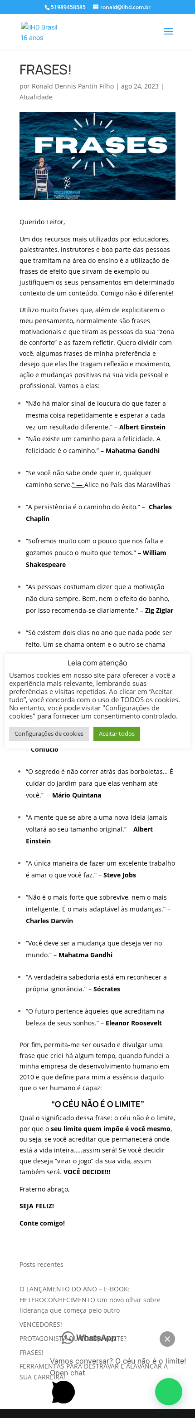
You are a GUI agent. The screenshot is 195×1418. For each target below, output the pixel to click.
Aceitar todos (117, 733)
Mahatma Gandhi (133, 450)
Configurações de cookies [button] (49, 733)
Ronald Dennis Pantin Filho (73, 86)
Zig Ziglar (159, 610)
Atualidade (36, 97)
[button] (168, 1391)
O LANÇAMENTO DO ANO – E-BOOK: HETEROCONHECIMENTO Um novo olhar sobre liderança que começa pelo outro (90, 1300)
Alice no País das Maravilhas (127, 484)
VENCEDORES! (41, 1324)
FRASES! (32, 1352)
